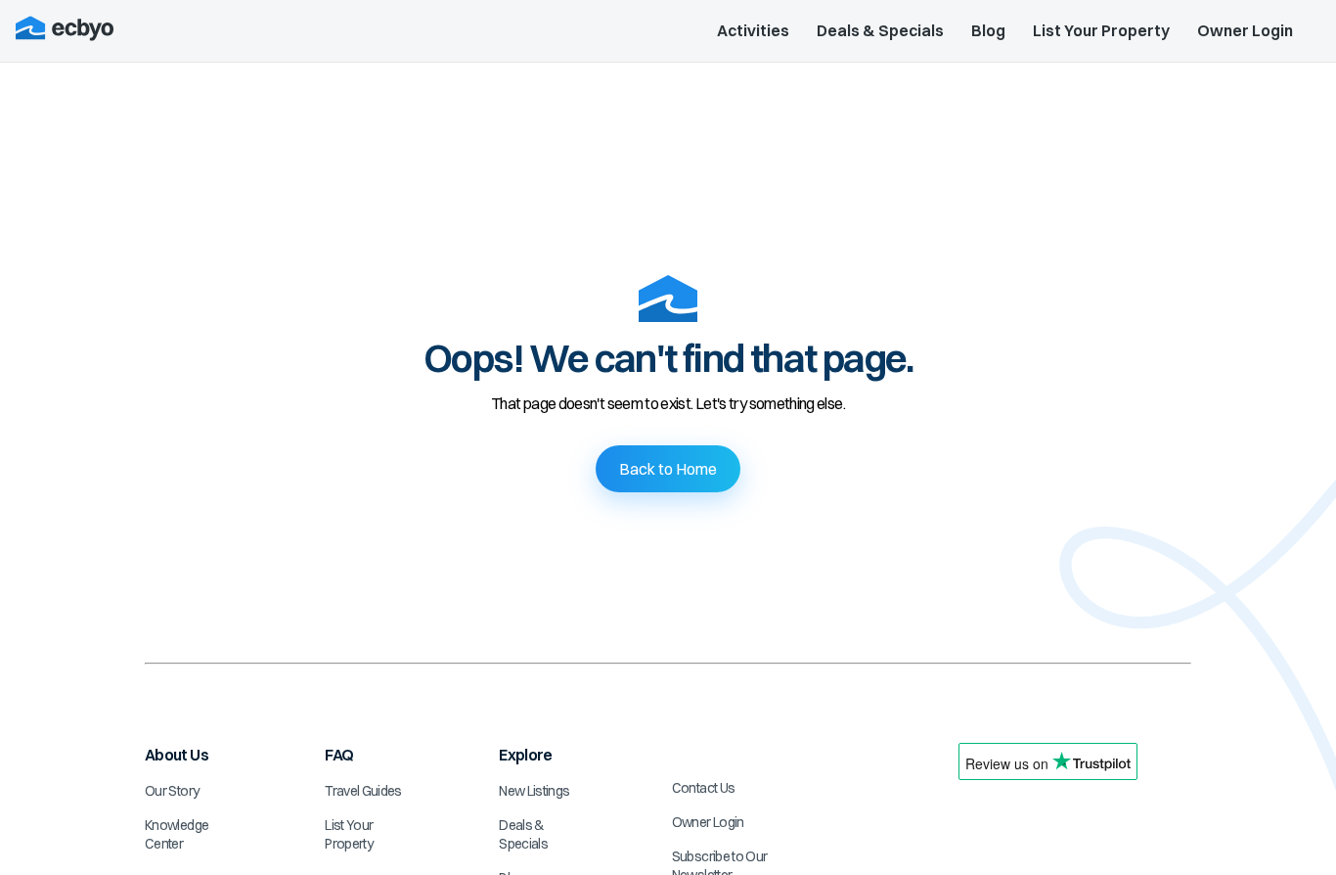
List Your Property (1101, 30)
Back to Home (668, 469)
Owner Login (1245, 30)
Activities (753, 30)
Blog (988, 30)
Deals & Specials (880, 30)
